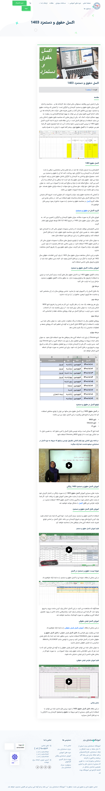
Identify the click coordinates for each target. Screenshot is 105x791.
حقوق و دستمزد (82, 210)
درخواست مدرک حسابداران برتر (66, 766)
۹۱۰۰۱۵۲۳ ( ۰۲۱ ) (41, 748)
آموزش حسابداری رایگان (63, 756)
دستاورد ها (87, 9)
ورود (26, 8)
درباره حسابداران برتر (64, 749)
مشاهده (88, 90)
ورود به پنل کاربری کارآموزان (65, 760)
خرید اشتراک (19, 3)
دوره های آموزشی (65, 752)
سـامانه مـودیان (61, 3)
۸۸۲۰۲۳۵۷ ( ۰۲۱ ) (43, 752)
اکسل (89, 201)
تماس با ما (67, 746)
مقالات (51, 3)
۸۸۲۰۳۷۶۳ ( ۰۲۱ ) (43, 754)
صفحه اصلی (87, 3)
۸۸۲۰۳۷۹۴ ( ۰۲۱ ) (43, 757)
